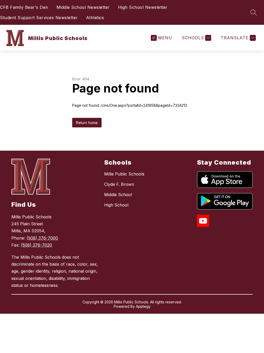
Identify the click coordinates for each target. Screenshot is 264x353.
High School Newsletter (143, 7)
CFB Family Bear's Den (24, 7)
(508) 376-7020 (36, 245)
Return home (87, 122)
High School (116, 205)
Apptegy (143, 306)
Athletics (95, 17)
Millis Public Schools (124, 174)
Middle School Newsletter (83, 7)
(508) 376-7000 (42, 238)
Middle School (118, 194)
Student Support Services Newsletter (39, 17)
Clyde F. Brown (119, 184)
